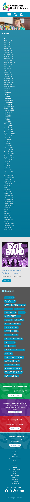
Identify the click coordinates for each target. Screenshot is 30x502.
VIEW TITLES (15, 429)
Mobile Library (12, 316)
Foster (8, 308)
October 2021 (8, 156)
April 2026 (7, 48)
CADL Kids (10, 342)
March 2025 (8, 74)
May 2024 (7, 94)
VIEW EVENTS (15, 445)
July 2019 (7, 210)
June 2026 (7, 44)
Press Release (12, 365)
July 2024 (7, 90)
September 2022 (9, 134)
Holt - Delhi (15, 465)
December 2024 (9, 80)
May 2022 (7, 142)
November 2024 (9, 82)
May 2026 (7, 46)
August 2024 (8, 88)
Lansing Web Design (10, 497)
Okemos (19, 320)
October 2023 (8, 108)
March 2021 (7, 170)
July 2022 (7, 138)
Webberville (11, 331)
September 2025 (9, 62)
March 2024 (8, 98)
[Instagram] (10, 490)
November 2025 (9, 58)
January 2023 (8, 126)
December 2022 (9, 128)
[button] (15, 15)
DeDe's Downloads (14, 350)
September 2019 (9, 206)
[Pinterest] (14, 490)
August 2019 (8, 208)
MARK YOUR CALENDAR (15, 395)
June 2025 (7, 68)
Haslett (19, 308)
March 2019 (7, 218)
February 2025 (8, 76)
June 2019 (7, 212)
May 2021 (7, 166)
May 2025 (7, 70)
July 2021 (7, 162)
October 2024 (8, 84)
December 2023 (9, 104)
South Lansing (12, 323)
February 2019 (8, 220)
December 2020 (9, 176)
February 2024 (8, 100)
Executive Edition (14, 357)
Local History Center (15, 469)
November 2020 (9, 178)
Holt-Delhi (10, 312)
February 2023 (8, 124)
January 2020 (8, 198)
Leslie (22, 312)
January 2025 (8, 78)
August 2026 (8, 40)
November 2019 (9, 202)
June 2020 (7, 188)
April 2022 (7, 144)
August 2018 (8, 229)
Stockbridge (11, 327)
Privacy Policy (19, 497)
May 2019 (7, 214)
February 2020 (9, 196)
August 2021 (8, 160)
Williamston (11, 335)
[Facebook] (6, 490)
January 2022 (8, 150)
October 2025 (8, 60)
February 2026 (9, 52)
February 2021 (8, 172)
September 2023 (9, 110)
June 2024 (7, 92)
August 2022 (8, 136)
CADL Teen (10, 346)
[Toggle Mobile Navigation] (10, 14)
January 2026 (8, 54)
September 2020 (9, 182)
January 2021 (8, 174)
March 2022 (8, 146)
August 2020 (8, 184)
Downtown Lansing (15, 305)
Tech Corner (11, 376)
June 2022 (7, 140)
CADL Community (13, 338)
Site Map (15, 498)
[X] (18, 490)
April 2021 (7, 168)
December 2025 (9, 56)
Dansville (10, 301)
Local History (12, 361)
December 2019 (9, 200)
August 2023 (8, 112)
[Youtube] (22, 490)
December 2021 (9, 152)
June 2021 (7, 164)
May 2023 (7, 118)
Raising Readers (13, 368)
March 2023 (8, 122)
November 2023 (9, 106)
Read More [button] (7, 280)
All (4, 38)
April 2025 (7, 72)
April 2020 (7, 192)
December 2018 (9, 224)
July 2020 (7, 186)
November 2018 (9, 226)
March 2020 (8, 194)
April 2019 (7, 216)
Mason (8, 320)
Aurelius (9, 297)
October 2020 (8, 180)
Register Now (15, 412)
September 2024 (9, 86)
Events (8, 353)
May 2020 (7, 190)
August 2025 (8, 64)
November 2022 (9, 130)
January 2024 (8, 102)
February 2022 (8, 148)
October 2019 (8, 204)
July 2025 (7, 66)
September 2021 (9, 158)
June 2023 (7, 116)
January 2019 (8, 222)
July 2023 (7, 114)
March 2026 (8, 50)
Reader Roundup (13, 372)
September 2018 (9, 227)
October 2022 (8, 132)
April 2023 (7, 120)
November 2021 (9, 154)
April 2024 (7, 96)
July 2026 (7, 42)
